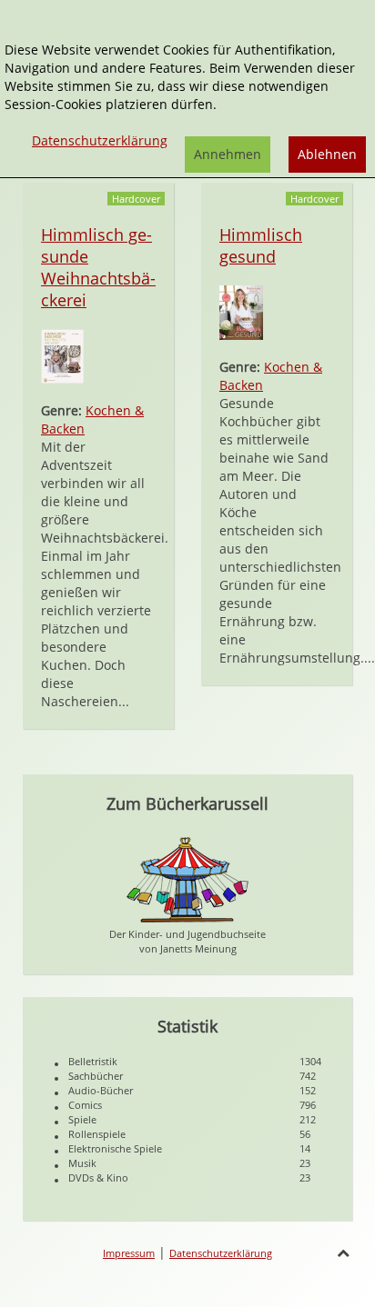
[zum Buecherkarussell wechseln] (187, 878)
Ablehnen (327, 154)
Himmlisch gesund (260, 245)
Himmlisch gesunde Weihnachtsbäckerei (98, 267)
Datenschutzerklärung (220, 1253)
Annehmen (227, 154)
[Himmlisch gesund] (241, 311)
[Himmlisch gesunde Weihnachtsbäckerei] (62, 355)
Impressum (129, 1253)
